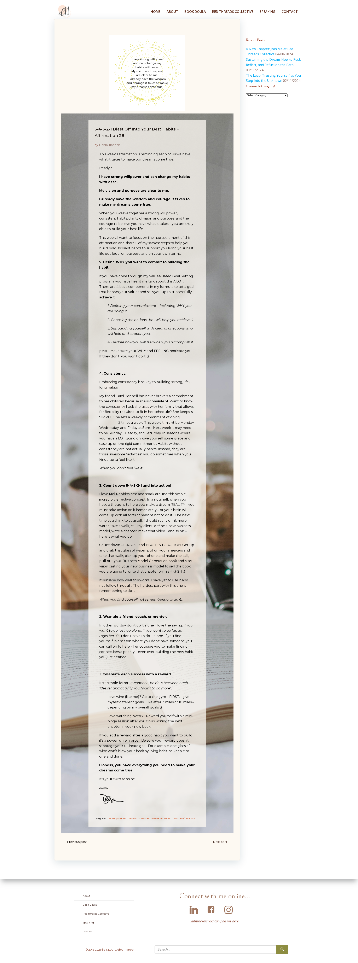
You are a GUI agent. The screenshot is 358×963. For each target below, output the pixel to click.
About (172, 11)
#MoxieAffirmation (161, 818)
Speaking (267, 11)
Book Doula (195, 11)
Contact (290, 11)
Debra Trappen (109, 145)
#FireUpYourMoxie (138, 818)
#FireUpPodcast (117, 818)
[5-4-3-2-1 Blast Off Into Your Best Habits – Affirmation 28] (147, 72)
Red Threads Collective (232, 11)
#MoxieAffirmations (184, 818)
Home (155, 11)
